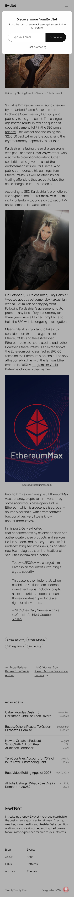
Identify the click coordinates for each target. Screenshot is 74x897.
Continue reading (37, 46)
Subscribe (56, 37)
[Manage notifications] (66, 889)
